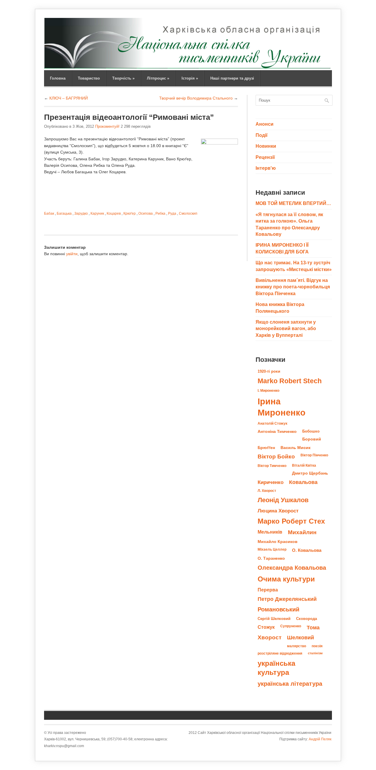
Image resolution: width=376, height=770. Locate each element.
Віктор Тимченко (272, 466)
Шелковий (300, 637)
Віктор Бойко (276, 456)
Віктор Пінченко (314, 455)
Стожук (266, 627)
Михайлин (302, 532)
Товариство (89, 78)
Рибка (160, 213)
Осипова (145, 213)
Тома (313, 627)
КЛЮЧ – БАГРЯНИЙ (68, 98)
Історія (190, 78)
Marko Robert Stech (290, 381)
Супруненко (290, 626)
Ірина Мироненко (282, 406)
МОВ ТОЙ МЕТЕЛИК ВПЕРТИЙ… (293, 203)
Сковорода (306, 618)
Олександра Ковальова (292, 567)
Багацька (64, 213)
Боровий (311, 439)
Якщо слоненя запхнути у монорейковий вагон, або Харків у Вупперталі (286, 329)
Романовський (278, 609)
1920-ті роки (269, 371)
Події (262, 135)
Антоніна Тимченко (277, 431)
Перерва (268, 589)
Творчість (123, 78)
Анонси (264, 124)
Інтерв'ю (266, 168)
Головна (58, 78)
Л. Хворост (267, 490)
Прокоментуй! (107, 126)
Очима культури (286, 579)
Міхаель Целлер (272, 549)
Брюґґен (266, 447)
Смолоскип (188, 213)
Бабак (49, 213)
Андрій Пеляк (320, 739)
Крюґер (129, 213)
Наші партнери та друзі (232, 78)
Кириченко (270, 482)
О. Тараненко (271, 558)
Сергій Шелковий (274, 618)
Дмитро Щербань (310, 473)
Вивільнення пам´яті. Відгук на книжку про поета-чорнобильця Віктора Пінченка (293, 287)
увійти (72, 253)
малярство (296, 646)
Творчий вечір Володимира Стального (196, 98)
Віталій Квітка (304, 465)
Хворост (269, 637)
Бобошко (311, 431)
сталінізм (315, 653)
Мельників (270, 531)
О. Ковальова (306, 550)
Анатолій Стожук (272, 423)
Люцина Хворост (278, 511)
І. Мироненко (268, 390)
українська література (290, 683)
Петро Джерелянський (287, 599)
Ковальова (303, 482)
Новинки (266, 146)
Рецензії (265, 157)
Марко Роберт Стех (291, 521)
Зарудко (81, 213)
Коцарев (114, 213)
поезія (317, 646)
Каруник (97, 213)
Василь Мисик (295, 447)
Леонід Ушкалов (283, 500)
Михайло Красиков (278, 541)
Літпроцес (158, 78)
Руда (172, 213)
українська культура (276, 667)
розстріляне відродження (280, 653)
